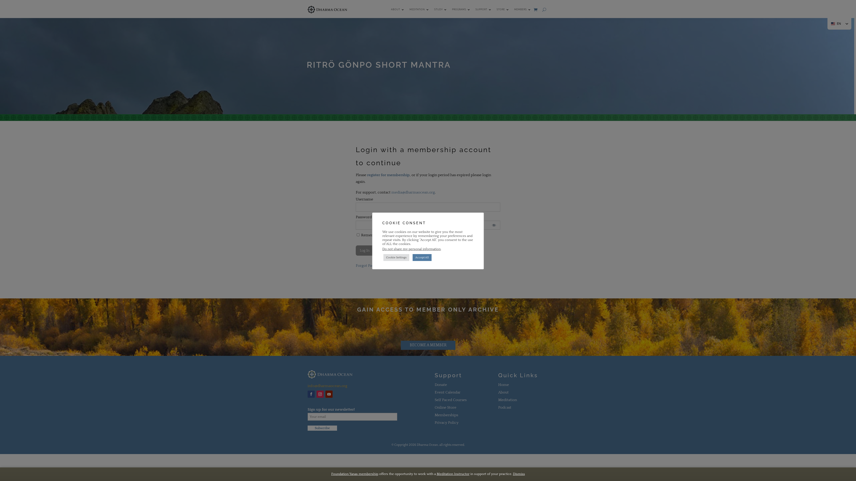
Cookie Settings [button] (396, 257)
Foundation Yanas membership (354, 474)
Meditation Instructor (453, 474)
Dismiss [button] (519, 474)
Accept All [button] (422, 257)
